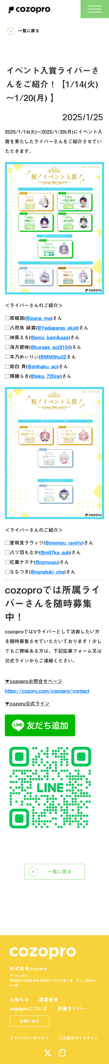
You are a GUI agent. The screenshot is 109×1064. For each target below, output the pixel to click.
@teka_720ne (45, 376)
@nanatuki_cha (47, 572)
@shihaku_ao (42, 366)
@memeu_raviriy (63, 543)
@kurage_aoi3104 (50, 347)
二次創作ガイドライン (78, 1038)
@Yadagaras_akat (57, 328)
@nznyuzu (46, 562)
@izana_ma (38, 318)
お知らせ (19, 999)
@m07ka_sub (55, 552)
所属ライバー (72, 1008)
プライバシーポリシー (29, 1038)
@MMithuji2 (53, 357)
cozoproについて (29, 1008)
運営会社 (48, 999)
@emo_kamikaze (49, 337)
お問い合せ (29, 1021)
